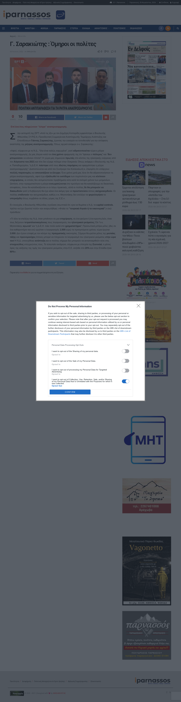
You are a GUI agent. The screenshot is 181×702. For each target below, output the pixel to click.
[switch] (125, 351)
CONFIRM (70, 392)
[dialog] (90, 351)
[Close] (139, 306)
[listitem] (90, 344)
